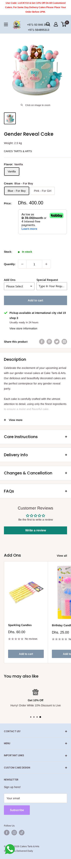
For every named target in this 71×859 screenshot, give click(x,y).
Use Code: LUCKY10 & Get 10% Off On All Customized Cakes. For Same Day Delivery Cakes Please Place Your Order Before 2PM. (35, 7)
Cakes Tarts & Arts (18, 151)
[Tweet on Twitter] (57, 341)
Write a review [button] (35, 530)
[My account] (56, 24)
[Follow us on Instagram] (14, 832)
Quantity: (10, 264)
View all (62, 555)
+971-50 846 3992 (38, 24)
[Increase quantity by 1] (46, 264)
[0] (63, 24)
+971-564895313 (38, 29)
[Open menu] (6, 24)
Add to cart (35, 300)
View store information (23, 328)
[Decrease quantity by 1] (22, 264)
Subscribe (17, 810)
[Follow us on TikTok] (21, 832)
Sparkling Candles (20, 625)
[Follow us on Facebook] (6, 832)
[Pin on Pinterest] (49, 341)
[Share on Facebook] (42, 341)
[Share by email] (64, 341)
